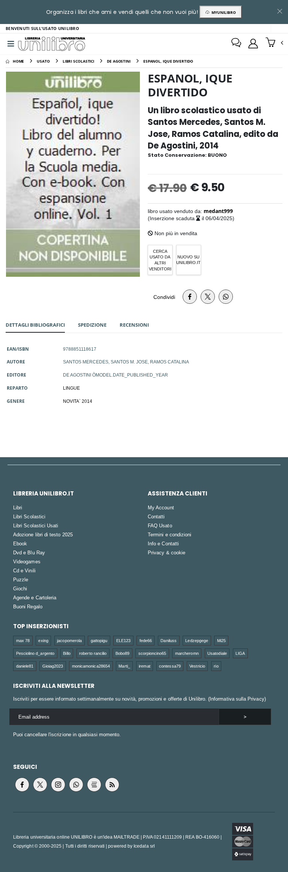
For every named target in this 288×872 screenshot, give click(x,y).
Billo (66, 653)
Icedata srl (144, 846)
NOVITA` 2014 (77, 401)
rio (216, 666)
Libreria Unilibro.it (43, 493)
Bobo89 (122, 653)
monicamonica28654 (91, 666)
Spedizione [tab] (92, 324)
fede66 (146, 640)
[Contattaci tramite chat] (236, 43)
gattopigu (99, 640)
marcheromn (187, 653)
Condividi (164, 296)
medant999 (218, 211)
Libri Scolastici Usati (35, 525)
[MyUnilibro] (253, 43)
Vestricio (197, 666)
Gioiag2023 (52, 666)
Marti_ (124, 666)
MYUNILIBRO (222, 12)
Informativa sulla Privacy (237, 698)
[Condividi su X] (208, 297)
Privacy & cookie (166, 552)
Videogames (26, 561)
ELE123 (123, 640)
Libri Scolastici (29, 516)
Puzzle (20, 579)
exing (43, 640)
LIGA (240, 653)
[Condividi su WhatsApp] (226, 297)
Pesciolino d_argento (35, 653)
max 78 (23, 640)
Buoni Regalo (27, 606)
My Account (161, 507)
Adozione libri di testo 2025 (43, 534)
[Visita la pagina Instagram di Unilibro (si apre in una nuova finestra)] (58, 784)
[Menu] (11, 43)
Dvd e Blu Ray (29, 552)
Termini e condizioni (169, 534)
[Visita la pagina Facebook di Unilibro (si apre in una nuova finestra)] (22, 784)
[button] (274, 43)
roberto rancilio (92, 653)
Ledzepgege (196, 640)
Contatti (156, 516)
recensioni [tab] (134, 324)
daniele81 (25, 666)
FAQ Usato (160, 525)
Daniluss (168, 640)
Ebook (20, 543)
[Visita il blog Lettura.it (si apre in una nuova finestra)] (94, 784)
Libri (17, 507)
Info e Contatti (163, 543)
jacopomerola (69, 640)
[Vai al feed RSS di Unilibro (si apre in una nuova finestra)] (112, 784)
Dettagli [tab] (35, 324)
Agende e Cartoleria (34, 597)
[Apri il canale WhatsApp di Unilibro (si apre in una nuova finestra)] (76, 784)
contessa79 (170, 666)
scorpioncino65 (152, 653)
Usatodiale (217, 653)
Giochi (20, 588)
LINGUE (71, 388)
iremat (144, 666)
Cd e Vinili (24, 570)
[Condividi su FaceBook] (190, 297)
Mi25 (221, 640)
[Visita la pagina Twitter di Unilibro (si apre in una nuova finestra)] (40, 784)
